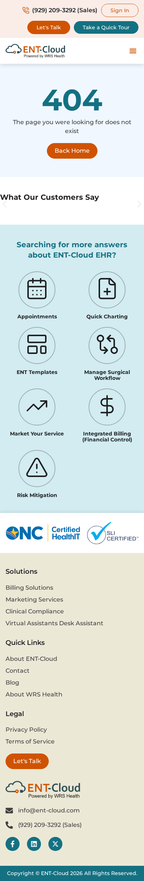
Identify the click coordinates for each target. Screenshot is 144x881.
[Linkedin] (34, 844)
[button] (132, 50)
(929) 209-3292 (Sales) (64, 10)
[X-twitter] (55, 844)
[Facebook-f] (13, 844)
